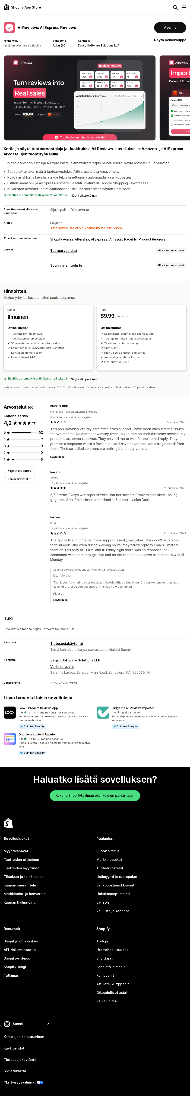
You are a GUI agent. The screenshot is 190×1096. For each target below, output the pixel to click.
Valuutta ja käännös (113, 911)
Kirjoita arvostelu (19, 470)
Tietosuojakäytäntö (66, 644)
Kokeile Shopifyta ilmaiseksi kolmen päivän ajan (95, 795)
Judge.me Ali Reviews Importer (133, 708)
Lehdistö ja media (111, 967)
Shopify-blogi (15, 967)
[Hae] (175, 7)
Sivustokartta (15, 1071)
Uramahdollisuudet (112, 950)
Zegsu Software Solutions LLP (98, 45)
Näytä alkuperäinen (84, 195)
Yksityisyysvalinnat (20, 1082)
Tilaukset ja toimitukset (23, 877)
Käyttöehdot (14, 1048)
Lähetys (103, 902)
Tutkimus (11, 975)
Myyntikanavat (16, 851)
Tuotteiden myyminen (21, 868)
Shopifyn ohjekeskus (21, 941)
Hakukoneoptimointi (113, 894)
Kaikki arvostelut (19, 479)
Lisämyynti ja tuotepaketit (118, 877)
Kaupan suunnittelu (20, 885)
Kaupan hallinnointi (20, 902)
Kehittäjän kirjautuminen (24, 1037)
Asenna (170, 27)
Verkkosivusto (62, 667)
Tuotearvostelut (63, 251)
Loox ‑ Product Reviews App (38, 708)
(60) (63, 45)
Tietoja (102, 941)
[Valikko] (184, 7)
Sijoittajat (104, 958)
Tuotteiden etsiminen (21, 860)
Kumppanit (105, 975)
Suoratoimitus (108, 851)
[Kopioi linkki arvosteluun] (71, 406)
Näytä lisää (57, 456)
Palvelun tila (106, 1001)
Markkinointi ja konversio (24, 894)
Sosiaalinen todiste (66, 265)
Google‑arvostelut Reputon (38, 734)
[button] (48, 718)
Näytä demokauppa (170, 40)
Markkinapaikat (109, 860)
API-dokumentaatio (20, 950)
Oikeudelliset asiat (111, 993)
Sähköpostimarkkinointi (115, 885)
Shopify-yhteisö (17, 958)
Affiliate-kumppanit (112, 984)
